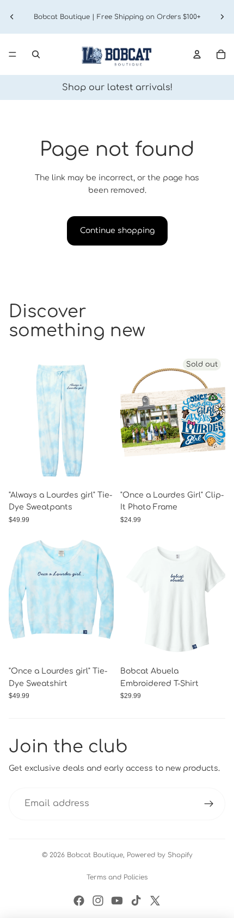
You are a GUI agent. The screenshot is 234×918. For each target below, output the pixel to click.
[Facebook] (78, 900)
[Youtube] (117, 900)
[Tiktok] (136, 900)
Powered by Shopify (160, 855)
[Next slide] (222, 17)
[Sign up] (209, 804)
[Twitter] (155, 900)
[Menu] (12, 54)
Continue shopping (117, 231)
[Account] (197, 54)
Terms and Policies (117, 877)
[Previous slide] (12, 17)
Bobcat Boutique (95, 855)
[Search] (36, 54)
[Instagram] (97, 900)
